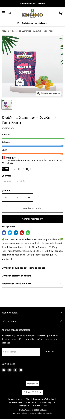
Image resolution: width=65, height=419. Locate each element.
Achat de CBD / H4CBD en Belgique (40, 402)
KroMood (9, 128)
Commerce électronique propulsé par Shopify (32, 413)
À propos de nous (15, 399)
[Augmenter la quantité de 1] (29, 197)
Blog (28, 399)
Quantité (6, 190)
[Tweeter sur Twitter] (10, 232)
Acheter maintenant (32, 219)
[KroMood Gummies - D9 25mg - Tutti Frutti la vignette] (7, 104)
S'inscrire (49, 351)
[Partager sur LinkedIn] (16, 232)
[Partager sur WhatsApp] (28, 232)
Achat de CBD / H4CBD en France (33, 405)
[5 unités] (8, 185)
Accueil (5, 31)
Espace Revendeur (14, 402)
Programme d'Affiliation (43, 399)
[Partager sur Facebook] (4, 232)
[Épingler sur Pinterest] (22, 232)
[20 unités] (21, 185)
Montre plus (8, 259)
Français (31, 383)
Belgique (31, 392)
